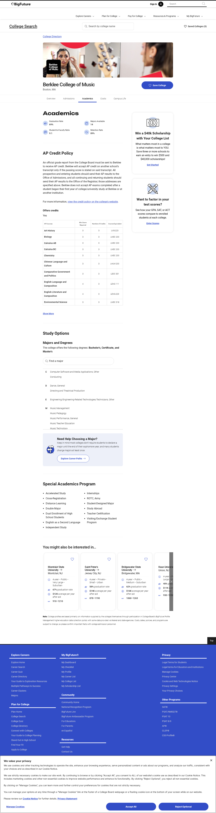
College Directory (52, 36)
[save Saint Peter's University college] (109, 559)
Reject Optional (183, 806)
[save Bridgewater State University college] (146, 559)
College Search (23, 26)
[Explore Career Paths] (83, 449)
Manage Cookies (15, 806)
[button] (45, 581)
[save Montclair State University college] (72, 559)
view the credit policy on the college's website (93, 201)
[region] (83, 399)
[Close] (211, 760)
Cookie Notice (30, 798)
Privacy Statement (67, 798)
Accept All (131, 806)
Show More (48, 313)
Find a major (56, 360)
